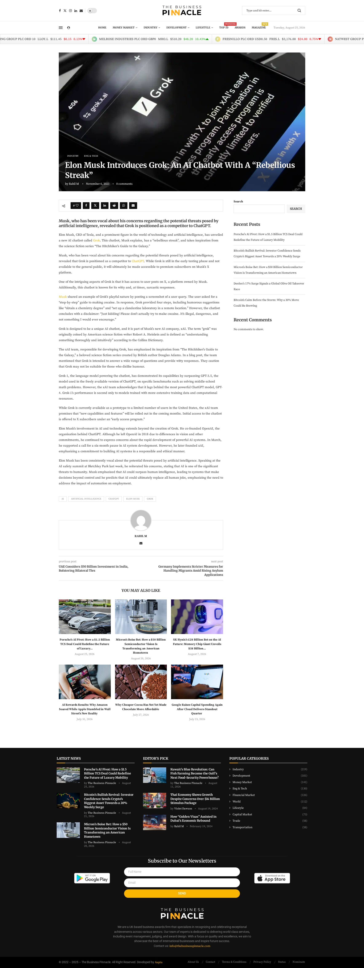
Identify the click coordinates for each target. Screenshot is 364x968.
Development (176, 27)
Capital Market (270, 814)
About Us (193, 962)
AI (63, 498)
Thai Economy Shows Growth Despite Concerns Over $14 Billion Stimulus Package (195, 799)
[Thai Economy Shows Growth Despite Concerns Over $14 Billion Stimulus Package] (154, 800)
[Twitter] (65, 10)
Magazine (259, 26)
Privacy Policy (262, 962)
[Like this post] (77, 205)
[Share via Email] (133, 205)
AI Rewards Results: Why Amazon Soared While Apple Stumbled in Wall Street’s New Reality (85, 709)
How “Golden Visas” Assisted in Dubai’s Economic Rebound (193, 819)
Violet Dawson (183, 808)
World (270, 802)
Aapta (158, 962)
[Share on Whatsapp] (123, 205)
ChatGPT (138, 261)
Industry (150, 27)
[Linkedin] (75, 10)
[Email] (81, 10)
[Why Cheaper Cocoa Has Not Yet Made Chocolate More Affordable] (141, 682)
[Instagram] (70, 10)
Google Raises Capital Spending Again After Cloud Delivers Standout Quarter (197, 709)
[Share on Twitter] (95, 205)
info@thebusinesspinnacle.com (189, 946)
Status (282, 962)
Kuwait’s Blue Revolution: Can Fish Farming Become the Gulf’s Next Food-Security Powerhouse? (194, 773)
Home (102, 27)
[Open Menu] (61, 28)
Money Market (124, 27)
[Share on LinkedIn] (104, 205)
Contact (210, 962)
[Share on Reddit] (114, 205)
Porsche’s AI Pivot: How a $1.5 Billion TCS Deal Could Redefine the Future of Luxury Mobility (107, 773)
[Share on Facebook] (86, 205)
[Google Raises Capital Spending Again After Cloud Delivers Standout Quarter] (197, 682)
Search (238, 201)
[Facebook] (60, 10)
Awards (240, 27)
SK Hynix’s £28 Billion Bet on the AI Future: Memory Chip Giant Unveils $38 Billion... (197, 644)
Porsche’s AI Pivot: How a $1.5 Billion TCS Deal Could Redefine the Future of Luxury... (85, 644)
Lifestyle (203, 27)
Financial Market (270, 795)
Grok (96, 240)
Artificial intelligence (86, 498)
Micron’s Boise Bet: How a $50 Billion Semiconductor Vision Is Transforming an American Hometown (107, 830)
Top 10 (223, 26)
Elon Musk (133, 498)
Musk (63, 297)
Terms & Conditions (234, 962)
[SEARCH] (299, 10)
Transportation (270, 827)
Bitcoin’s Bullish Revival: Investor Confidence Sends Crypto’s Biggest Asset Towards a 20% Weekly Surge (109, 801)
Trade (270, 821)
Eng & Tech (270, 788)
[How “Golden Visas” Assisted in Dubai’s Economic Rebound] (154, 822)
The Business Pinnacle (102, 783)
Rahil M (74, 184)
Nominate (299, 962)
